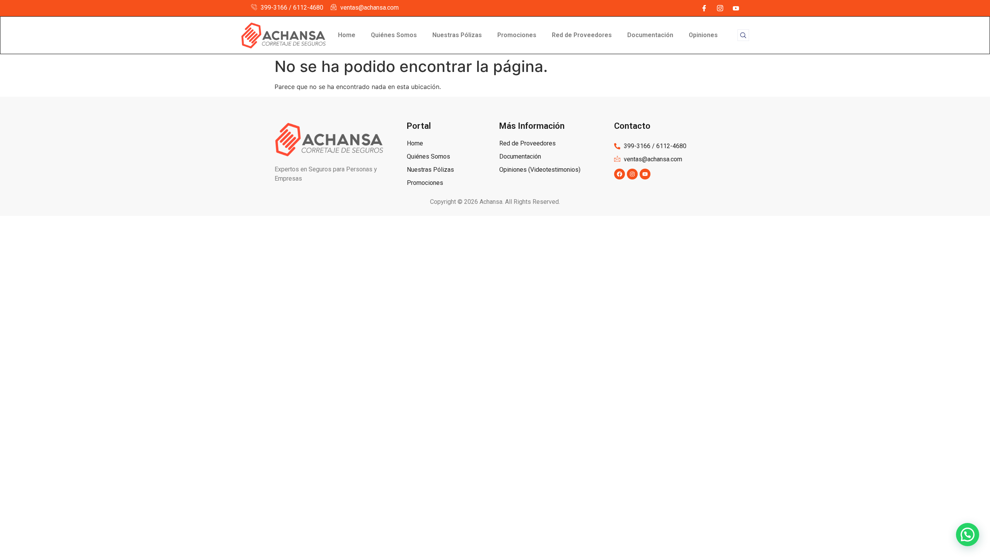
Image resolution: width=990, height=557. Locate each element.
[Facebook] (704, 8)
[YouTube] (736, 8)
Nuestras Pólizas (457, 35)
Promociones (516, 35)
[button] (743, 35)
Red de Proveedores (582, 35)
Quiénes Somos (394, 35)
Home (346, 35)
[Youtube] (645, 174)
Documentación (650, 35)
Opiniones (703, 35)
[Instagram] (720, 8)
